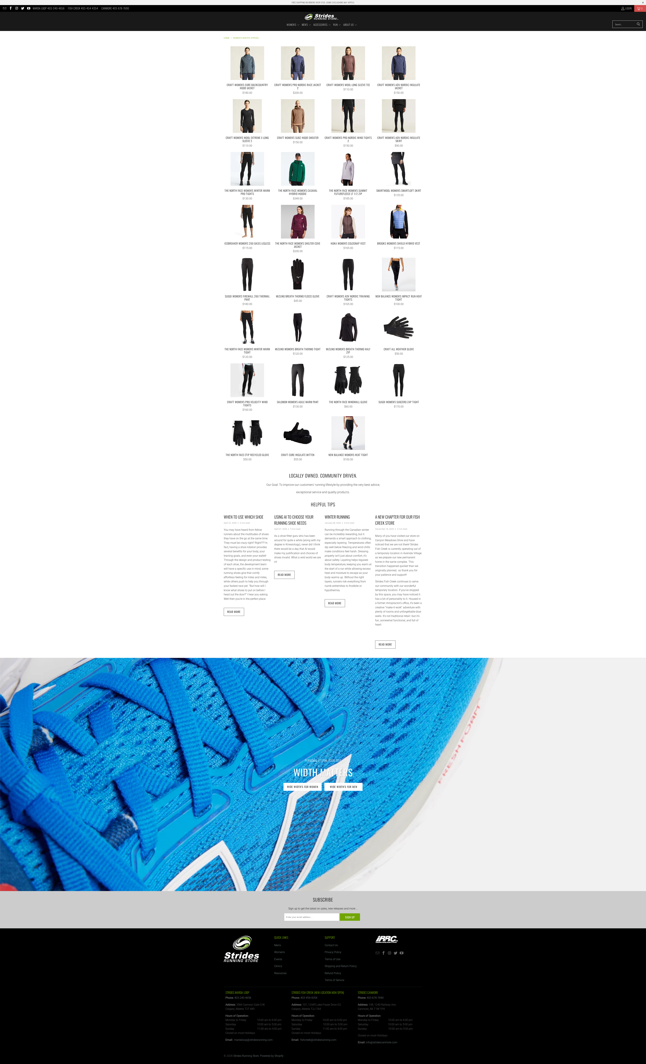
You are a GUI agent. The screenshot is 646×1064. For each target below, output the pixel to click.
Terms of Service (334, 980)
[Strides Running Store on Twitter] (22, 8)
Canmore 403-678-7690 (115, 8)
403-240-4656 (242, 997)
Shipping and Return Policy (341, 966)
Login (628, 8)
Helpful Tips (323, 504)
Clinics (278, 966)
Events (278, 959)
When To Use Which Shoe (243, 517)
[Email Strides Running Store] (4, 8)
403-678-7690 (375, 997)
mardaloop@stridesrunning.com (253, 1039)
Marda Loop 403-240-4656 (49, 8)
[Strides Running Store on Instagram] (16, 8)
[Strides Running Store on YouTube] (28, 8)
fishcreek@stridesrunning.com (318, 1039)
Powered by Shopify (271, 1055)
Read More (234, 612)
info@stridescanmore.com (381, 1042)
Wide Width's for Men (343, 787)
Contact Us (331, 945)
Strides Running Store (246, 1055)
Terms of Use (332, 959)
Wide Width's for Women (302, 787)
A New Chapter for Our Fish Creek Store (397, 520)
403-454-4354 (308, 997)
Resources (280, 973)
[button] (293, 25)
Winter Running (337, 517)
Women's (279, 952)
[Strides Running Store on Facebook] (10, 8)
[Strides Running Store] (321, 17)
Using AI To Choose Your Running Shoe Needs (293, 520)
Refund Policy (333, 973)
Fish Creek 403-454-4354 (83, 8)
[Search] (638, 24)
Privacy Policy (333, 952)
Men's (277, 945)
